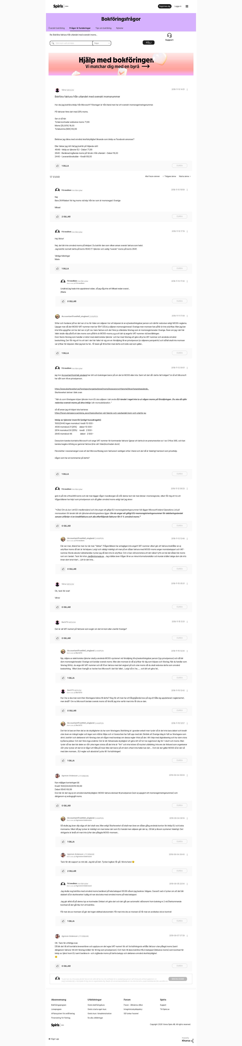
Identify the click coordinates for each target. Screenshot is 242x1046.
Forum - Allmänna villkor (133, 1005)
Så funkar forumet (131, 1013)
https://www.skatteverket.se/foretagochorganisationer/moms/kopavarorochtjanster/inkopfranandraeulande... (102, 389)
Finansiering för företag (60, 1018)
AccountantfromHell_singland (74, 375)
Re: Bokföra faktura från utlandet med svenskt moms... (73, 34)
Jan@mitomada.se (95, 556)
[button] (187, 89)
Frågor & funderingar (80, 28)
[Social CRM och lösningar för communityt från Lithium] (187, 1040)
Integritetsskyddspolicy (133, 1009)
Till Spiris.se (164, 1009)
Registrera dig (164, 6)
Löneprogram (56, 1009)
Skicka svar (178, 979)
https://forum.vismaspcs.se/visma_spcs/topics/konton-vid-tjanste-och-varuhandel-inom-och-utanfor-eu (100, 413)
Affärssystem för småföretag (63, 1013)
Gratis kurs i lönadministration (100, 1013)
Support (163, 1005)
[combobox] (78, 43)
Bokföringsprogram (58, 1005)
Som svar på (75, 283)
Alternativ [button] (148, 43)
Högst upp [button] (55, 1039)
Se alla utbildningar (95, 1018)
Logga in (178, 6)
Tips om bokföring (103, 28)
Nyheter (119, 28)
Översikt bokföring (56, 28)
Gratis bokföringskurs (96, 1005)
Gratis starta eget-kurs (97, 1009)
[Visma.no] (60, 6)
